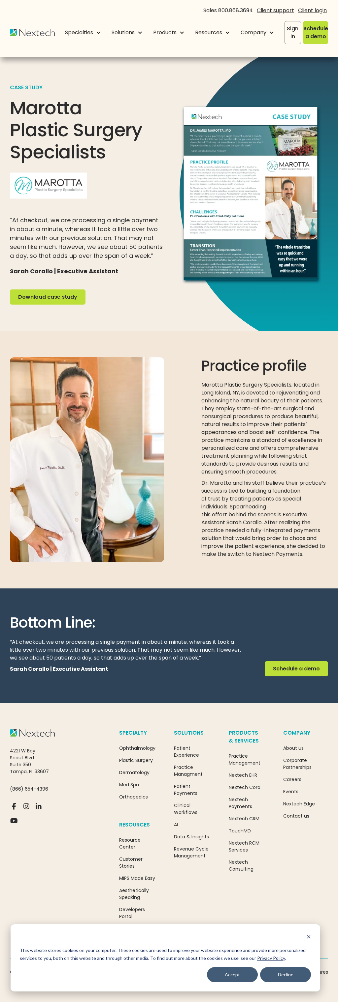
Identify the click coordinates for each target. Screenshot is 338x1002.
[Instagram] (26, 809)
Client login (312, 10)
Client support (275, 10)
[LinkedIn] (38, 809)
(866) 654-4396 (29, 789)
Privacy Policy (271, 958)
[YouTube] (14, 823)
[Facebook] (14, 809)
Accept (232, 974)
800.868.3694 (235, 10)
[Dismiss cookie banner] (308, 938)
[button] (83, 33)
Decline (285, 974)
